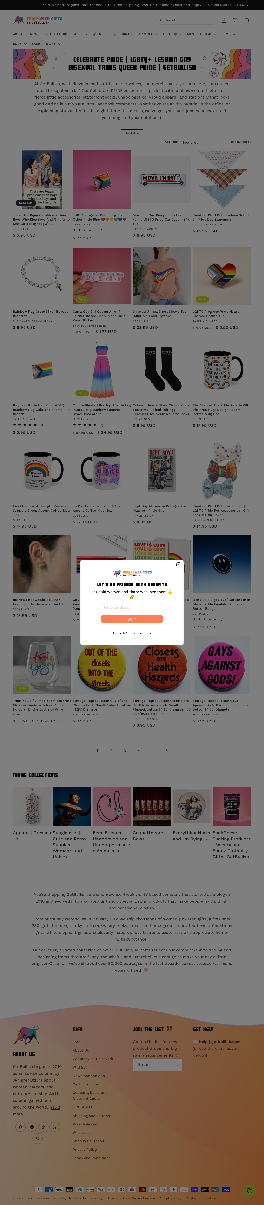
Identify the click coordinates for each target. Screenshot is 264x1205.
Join (132, 619)
